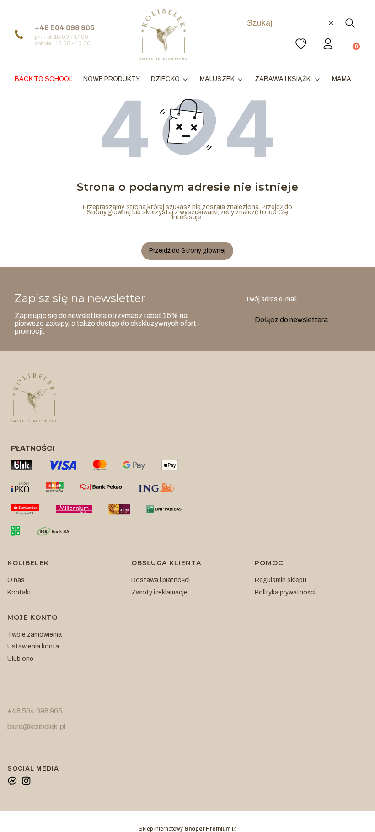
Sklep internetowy (184, 829)
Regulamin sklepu (280, 580)
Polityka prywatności (285, 592)
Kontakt (19, 592)
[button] (350, 23)
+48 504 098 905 (65, 27)
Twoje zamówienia (34, 634)
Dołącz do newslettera (291, 320)
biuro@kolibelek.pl (36, 726)
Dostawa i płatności (160, 580)
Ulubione (20, 658)
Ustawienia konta (33, 646)
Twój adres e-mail (271, 299)
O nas (16, 580)
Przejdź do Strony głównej (187, 250)
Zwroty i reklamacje (159, 592)
